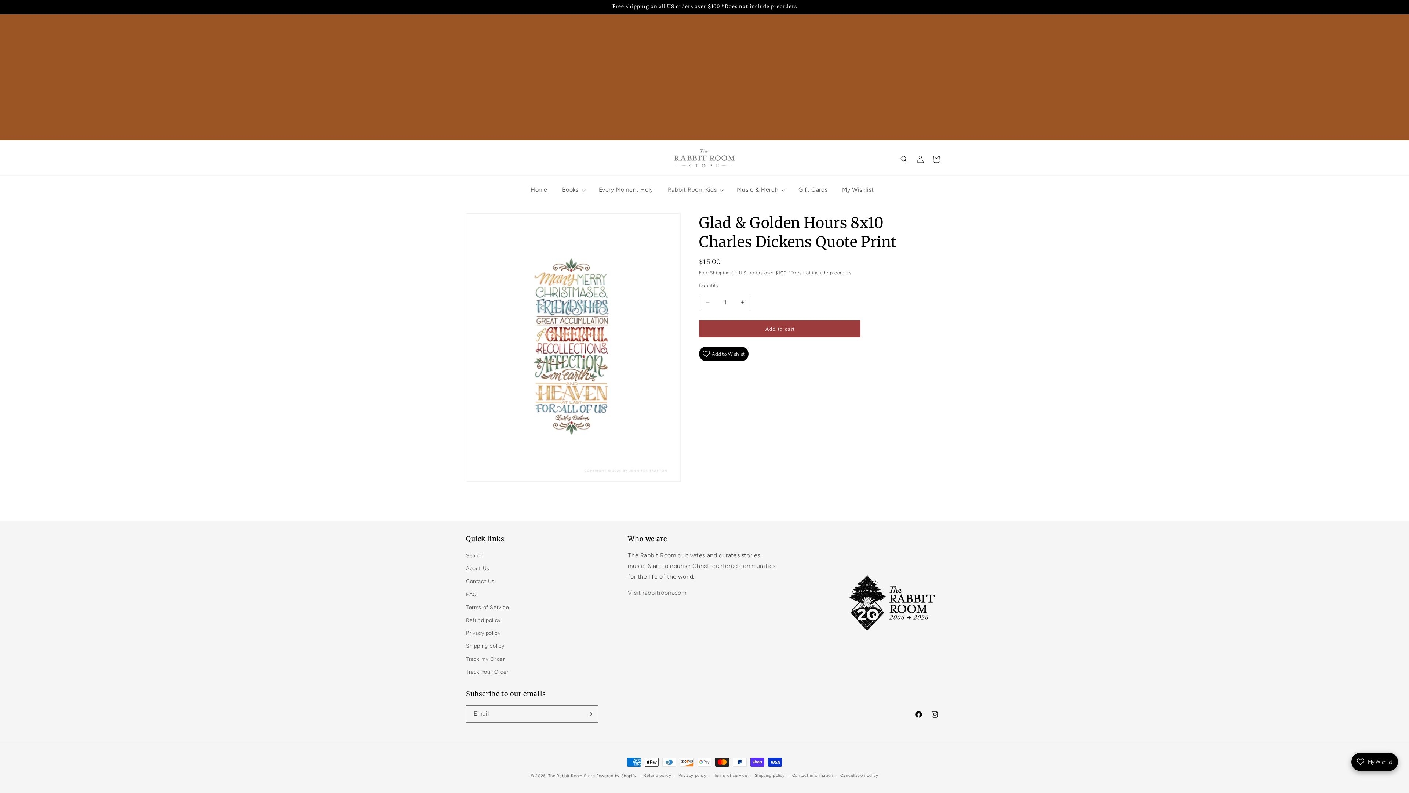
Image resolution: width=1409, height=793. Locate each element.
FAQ (471, 594)
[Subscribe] (590, 714)
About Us (477, 568)
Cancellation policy (859, 775)
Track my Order (485, 659)
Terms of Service (487, 607)
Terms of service (730, 775)
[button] (904, 159)
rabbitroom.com (664, 592)
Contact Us (480, 581)
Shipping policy (485, 646)
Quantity (709, 285)
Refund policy (483, 620)
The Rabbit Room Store (571, 776)
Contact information (812, 775)
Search (475, 556)
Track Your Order (487, 672)
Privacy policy (483, 633)
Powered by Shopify (616, 776)
